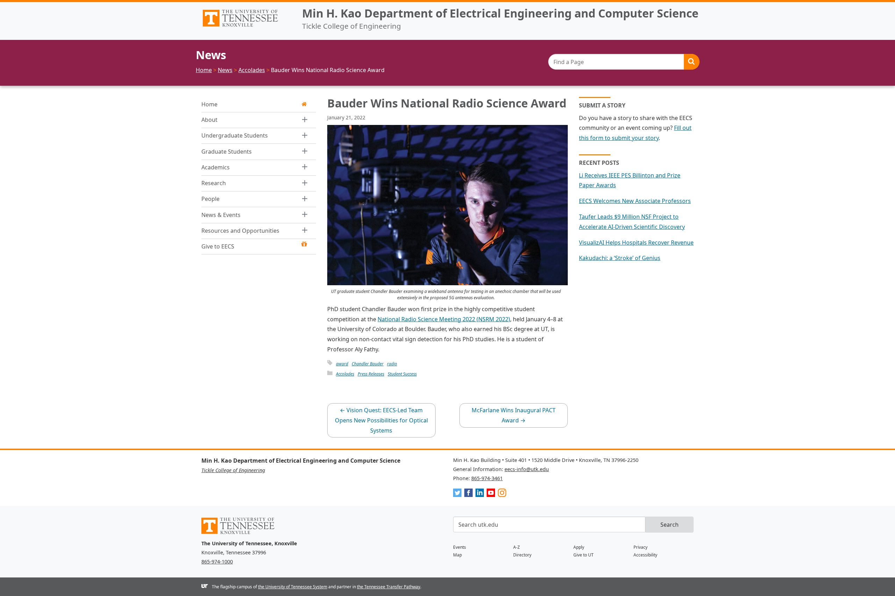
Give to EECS (217, 246)
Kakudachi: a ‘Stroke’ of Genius (619, 258)
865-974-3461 (487, 478)
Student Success (402, 374)
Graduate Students (226, 151)
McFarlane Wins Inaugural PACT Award (514, 415)
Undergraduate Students (234, 135)
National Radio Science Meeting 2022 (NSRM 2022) (444, 319)
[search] (623, 62)
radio (392, 364)
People (210, 199)
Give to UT (583, 555)
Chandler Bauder (368, 364)
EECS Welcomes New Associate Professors (635, 201)
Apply (578, 547)
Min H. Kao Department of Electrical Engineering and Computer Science (500, 13)
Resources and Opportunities (240, 230)
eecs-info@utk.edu (526, 469)
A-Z (516, 547)
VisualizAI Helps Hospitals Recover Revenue (636, 242)
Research (213, 183)
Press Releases (371, 374)
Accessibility (645, 555)
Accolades (345, 374)
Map (457, 555)
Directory (522, 555)
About (209, 120)
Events (459, 547)
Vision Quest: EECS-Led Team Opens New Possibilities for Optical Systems (381, 420)
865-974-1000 (217, 561)
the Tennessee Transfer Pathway (388, 587)
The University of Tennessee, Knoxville (246, 26)
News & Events (221, 215)
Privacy (640, 547)
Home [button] (209, 104)
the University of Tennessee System (292, 587)
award (342, 364)
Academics (215, 167)
